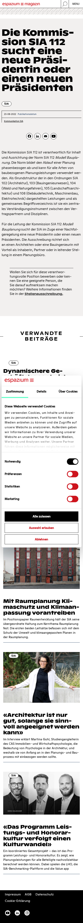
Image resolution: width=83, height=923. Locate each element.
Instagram (27, 913)
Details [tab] (42, 391)
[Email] (46, 136)
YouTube (7, 913)
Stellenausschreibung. (44, 294)
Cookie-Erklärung (17, 900)
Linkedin (17, 913)
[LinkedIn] (37, 136)
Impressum (13, 894)
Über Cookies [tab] (68, 391)
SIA (6, 103)
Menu (76, 4)
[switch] (72, 474)
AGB (28, 894)
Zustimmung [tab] (15, 391)
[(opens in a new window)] (54, 136)
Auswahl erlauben (41, 528)
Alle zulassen (42, 516)
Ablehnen (41, 539)
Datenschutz (44, 894)
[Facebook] (29, 136)
